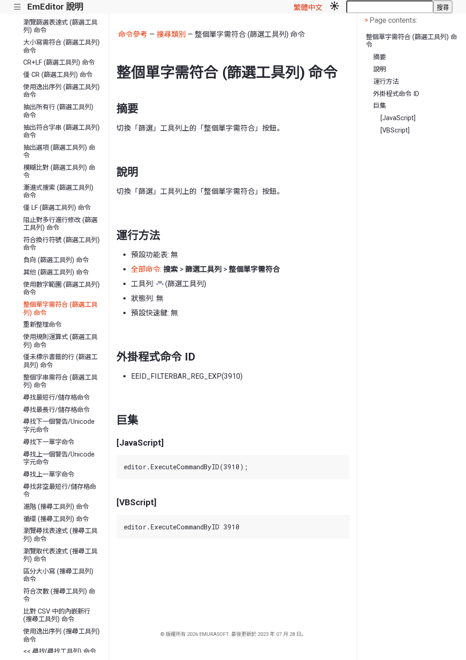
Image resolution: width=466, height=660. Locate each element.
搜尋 (443, 7)
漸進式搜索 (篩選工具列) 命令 (58, 191)
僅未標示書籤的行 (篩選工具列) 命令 (60, 361)
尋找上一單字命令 (48, 474)
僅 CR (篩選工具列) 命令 (57, 75)
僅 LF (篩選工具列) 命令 (57, 208)
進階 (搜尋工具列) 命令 (56, 507)
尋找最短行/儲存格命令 (56, 397)
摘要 (379, 57)
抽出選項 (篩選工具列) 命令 (59, 151)
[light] (334, 6)
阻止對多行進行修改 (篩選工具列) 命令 (60, 224)
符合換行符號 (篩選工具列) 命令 (61, 244)
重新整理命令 (42, 325)
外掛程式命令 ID (396, 94)
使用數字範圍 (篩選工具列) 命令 (61, 288)
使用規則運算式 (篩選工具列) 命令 (60, 341)
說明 (379, 69)
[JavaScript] (397, 118)
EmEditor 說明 (55, 6)
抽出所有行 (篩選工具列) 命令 (58, 111)
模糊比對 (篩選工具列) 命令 (59, 171)
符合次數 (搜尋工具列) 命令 (59, 595)
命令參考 (132, 34)
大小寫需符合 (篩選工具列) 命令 (61, 46)
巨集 (379, 106)
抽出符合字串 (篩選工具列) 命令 (61, 131)
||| (17, 7)
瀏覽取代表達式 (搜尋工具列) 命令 (60, 555)
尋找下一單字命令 (48, 442)
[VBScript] (395, 130)
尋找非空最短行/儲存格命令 (59, 490)
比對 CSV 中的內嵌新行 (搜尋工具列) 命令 (56, 615)
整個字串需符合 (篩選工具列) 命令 (60, 381)
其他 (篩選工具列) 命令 (56, 272)
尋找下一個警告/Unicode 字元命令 (59, 425)
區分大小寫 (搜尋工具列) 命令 (58, 575)
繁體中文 (308, 7)
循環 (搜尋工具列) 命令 (56, 519)
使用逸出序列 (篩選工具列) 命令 (61, 91)
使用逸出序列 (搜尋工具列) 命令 (61, 635)
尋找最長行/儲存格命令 (56, 410)
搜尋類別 (171, 34)
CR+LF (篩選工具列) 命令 (59, 62)
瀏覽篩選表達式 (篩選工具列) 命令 (60, 26)
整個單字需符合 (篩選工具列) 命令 (60, 308)
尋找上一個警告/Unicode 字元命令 (59, 458)
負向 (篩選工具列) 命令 (56, 260)
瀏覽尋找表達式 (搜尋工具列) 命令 (60, 535)
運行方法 (386, 82)
